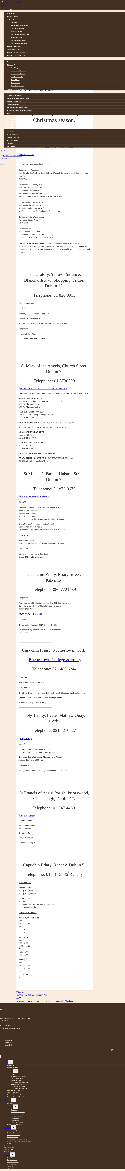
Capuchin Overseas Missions (16, 89)
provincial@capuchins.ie (12, 1028)
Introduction (11, 61)
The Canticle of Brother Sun (19, 43)
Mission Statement (13, 16)
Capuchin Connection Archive (16, 52)
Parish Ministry (15, 80)
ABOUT (6, 1063)
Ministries (10, 1107)
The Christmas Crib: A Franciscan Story (32, 993)
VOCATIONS (7, 1128)
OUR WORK (7, 1100)
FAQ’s (9, 113)
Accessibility (9, 1045)
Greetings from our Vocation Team (18, 98)
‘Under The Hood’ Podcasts (19, 25)
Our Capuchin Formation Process (17, 107)
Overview (14, 22)
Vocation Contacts (13, 104)
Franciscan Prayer (16, 31)
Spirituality (10, 1071)
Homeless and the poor (18, 71)
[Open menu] (2, 162)
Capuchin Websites (13, 137)
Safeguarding (9, 1040)
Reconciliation (15, 83)
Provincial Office (12, 140)
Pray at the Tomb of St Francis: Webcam (19, 110)
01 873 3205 (7, 1026)
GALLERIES (8, 125)
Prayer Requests (12, 134)
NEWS (6, 116)
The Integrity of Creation (18, 40)
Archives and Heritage (14, 49)
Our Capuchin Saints (17, 28)
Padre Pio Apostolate (17, 86)
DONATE (4, 151)
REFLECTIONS (9, 122)
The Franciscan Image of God (20, 34)
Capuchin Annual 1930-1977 (16, 55)
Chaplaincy (14, 68)
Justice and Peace (16, 37)
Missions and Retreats (18, 74)
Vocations (10, 143)
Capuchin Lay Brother (14, 101)
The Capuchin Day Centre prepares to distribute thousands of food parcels (46, 1000)
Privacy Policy (9, 1043)
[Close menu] (0, 1056)
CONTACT (7, 1155)
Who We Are (11, 13)
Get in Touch (11, 131)
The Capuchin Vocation (14, 95)
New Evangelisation (17, 77)
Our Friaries (11, 146)
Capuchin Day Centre (14, 46)
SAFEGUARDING (10, 119)
